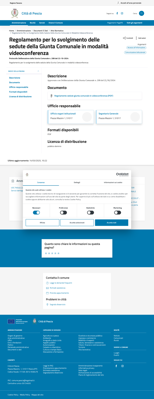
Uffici (10, 340)
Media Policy (25, 394)
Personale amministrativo (18, 347)
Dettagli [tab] (77, 182)
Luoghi (116, 352)
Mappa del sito (37, 394)
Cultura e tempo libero (52, 349)
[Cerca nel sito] (141, 13)
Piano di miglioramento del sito (91, 374)
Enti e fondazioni (14, 342)
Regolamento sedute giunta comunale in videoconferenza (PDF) (83, 95)
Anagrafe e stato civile (52, 340)
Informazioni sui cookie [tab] (113, 182)
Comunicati (118, 338)
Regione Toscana (16, 3)
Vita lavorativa (84, 349)
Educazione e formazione (53, 351)
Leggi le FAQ (48, 365)
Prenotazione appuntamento (54, 368)
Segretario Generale (108, 113)
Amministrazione (19, 22)
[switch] (63, 213)
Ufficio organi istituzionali (63, 113)
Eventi (116, 355)
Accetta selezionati (77, 222)
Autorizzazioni (49, 344)
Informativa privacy (86, 368)
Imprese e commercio (87, 338)
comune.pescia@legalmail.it (23, 380)
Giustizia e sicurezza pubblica (90, 335)
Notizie (117, 335)
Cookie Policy (13, 394)
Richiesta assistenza (51, 370)
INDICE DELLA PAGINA (16, 71)
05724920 (26, 383)
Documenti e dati (15, 349)
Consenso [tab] (41, 182)
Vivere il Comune (56, 22)
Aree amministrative (16, 338)
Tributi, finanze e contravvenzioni (92, 344)
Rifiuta (42, 222)
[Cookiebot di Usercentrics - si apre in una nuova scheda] (117, 174)
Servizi (42, 22)
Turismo (81, 347)
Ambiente (47, 338)
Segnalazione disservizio (53, 372)
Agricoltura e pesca (51, 335)
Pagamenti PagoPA (115, 22)
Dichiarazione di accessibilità (90, 372)
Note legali (82, 370)
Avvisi (116, 340)
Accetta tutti (111, 222)
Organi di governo (15, 335)
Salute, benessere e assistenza (90, 342)
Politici (10, 344)
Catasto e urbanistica (51, 347)
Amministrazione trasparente (90, 365)
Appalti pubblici (49, 342)
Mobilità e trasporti (86, 340)
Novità (32, 22)
